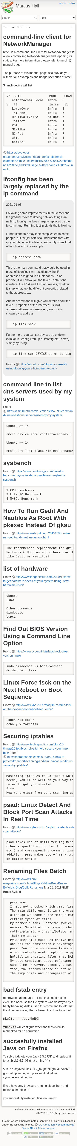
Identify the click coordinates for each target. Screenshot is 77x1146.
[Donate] (30, 1133)
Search (36, 17)
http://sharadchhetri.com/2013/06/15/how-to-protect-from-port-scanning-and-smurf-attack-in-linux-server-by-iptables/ (38, 761)
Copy (67, 95)
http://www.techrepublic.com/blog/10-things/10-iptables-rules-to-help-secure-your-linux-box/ (36, 748)
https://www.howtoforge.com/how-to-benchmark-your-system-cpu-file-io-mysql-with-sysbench (34, 475)
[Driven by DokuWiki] (46, 1136)
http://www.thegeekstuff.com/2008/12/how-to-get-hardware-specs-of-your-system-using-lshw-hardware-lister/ (37, 581)
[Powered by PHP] (46, 1133)
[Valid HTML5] (62, 1133)
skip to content (67, 3)
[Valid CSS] (30, 1136)
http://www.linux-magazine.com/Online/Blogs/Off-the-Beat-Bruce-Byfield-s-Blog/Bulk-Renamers (35, 883)
